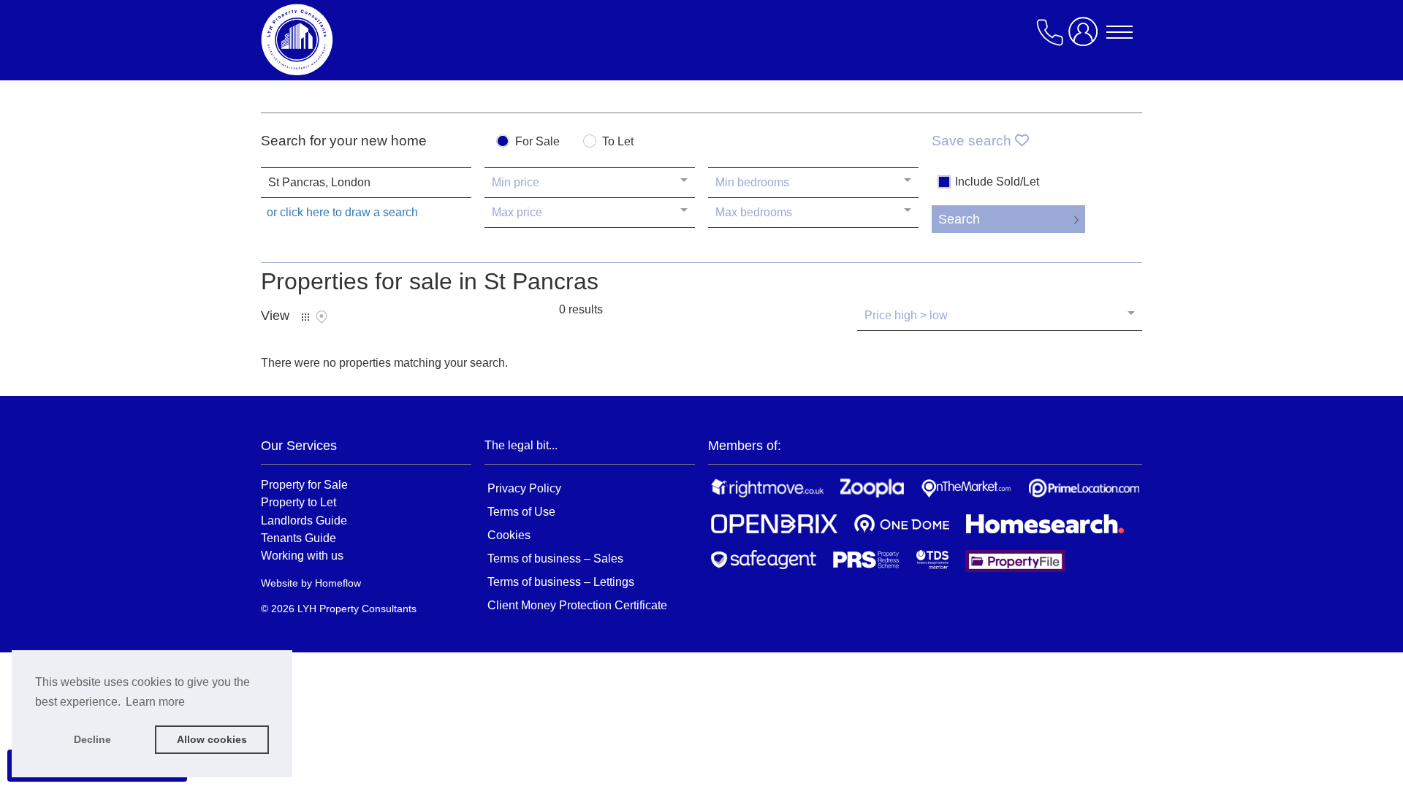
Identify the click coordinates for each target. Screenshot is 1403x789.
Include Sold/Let (997, 182)
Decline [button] (92, 739)
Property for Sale (304, 484)
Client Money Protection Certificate (577, 605)
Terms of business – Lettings (560, 582)
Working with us (302, 555)
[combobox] (366, 182)
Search (959, 219)
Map (321, 317)
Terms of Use (521, 512)
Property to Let (298, 501)
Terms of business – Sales (555, 558)
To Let (618, 142)
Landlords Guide (304, 520)
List (305, 317)
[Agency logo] (378, 39)
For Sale (537, 142)
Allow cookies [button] (212, 739)
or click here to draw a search (342, 212)
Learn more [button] (155, 701)
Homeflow (338, 583)
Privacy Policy (524, 488)
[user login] (1085, 37)
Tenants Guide (298, 537)
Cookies (509, 535)
